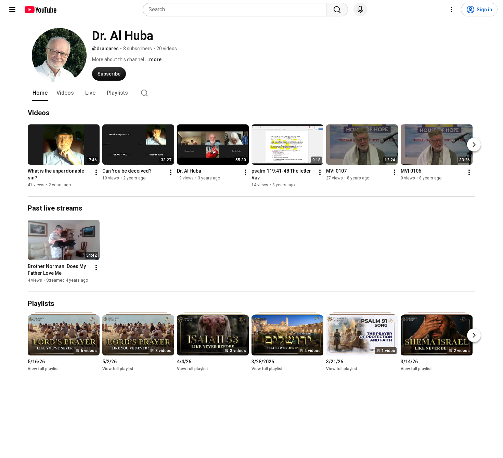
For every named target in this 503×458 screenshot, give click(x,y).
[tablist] (251, 93)
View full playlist (43, 368)
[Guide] (12, 9)
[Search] (337, 9)
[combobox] (237, 9)
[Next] (474, 144)
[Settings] (451, 9)
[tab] (40, 93)
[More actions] (96, 172)
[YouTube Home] (40, 9)
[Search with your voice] (360, 9)
